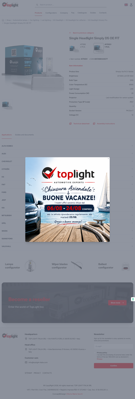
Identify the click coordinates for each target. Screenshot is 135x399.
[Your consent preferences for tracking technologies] (133, 299)
